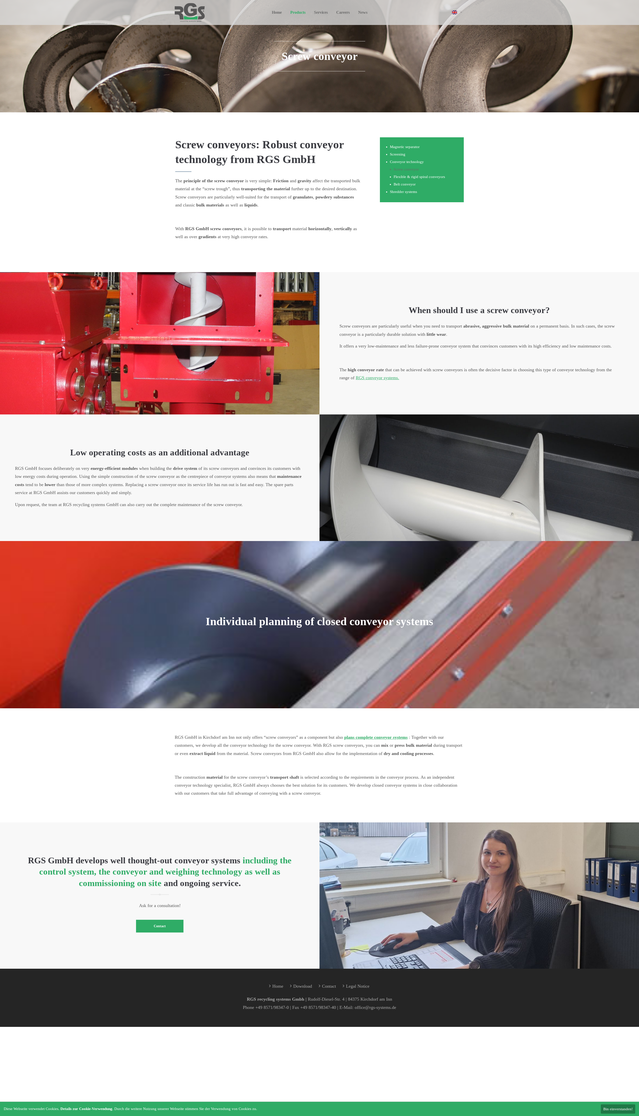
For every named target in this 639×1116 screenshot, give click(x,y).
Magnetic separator (405, 147)
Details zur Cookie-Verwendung (86, 1109)
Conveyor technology (407, 162)
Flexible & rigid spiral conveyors (419, 177)
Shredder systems (403, 192)
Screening (397, 154)
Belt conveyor (405, 184)
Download (302, 986)
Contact (160, 926)
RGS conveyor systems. (377, 377)
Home (277, 986)
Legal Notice (357, 986)
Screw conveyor (406, 169)
